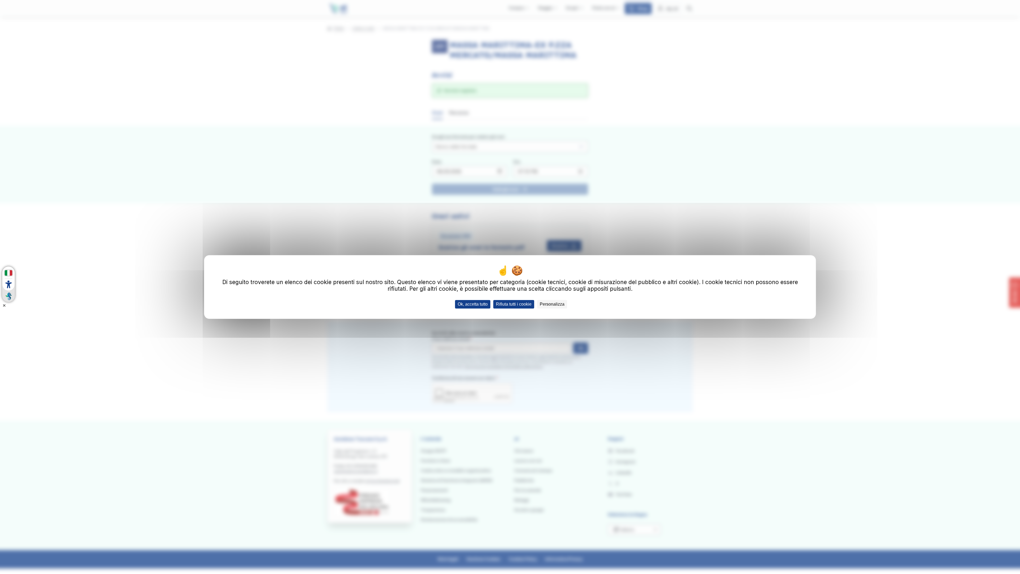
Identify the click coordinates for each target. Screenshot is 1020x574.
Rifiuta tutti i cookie (514, 304)
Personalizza (552, 304)
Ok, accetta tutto (473, 304)
